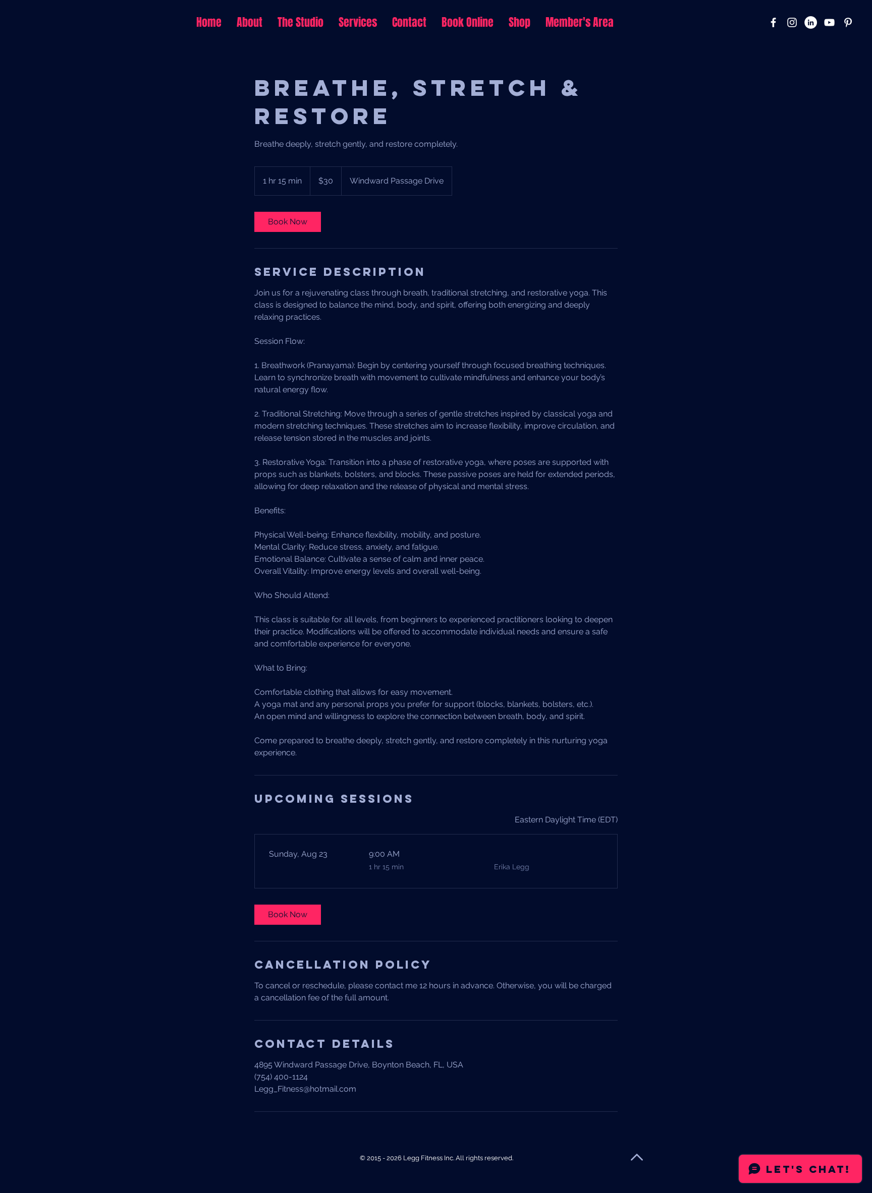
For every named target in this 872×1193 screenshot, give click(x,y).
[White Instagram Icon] (792, 22)
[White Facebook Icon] (773, 22)
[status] (566, 820)
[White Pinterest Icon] (848, 22)
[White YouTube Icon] (829, 22)
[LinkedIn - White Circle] (810, 22)
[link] (287, 222)
